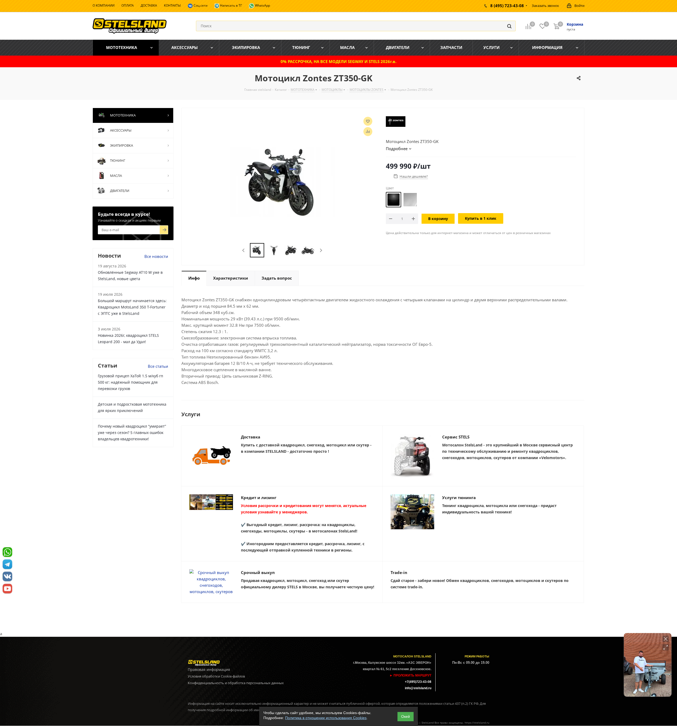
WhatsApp (262, 5)
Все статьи (158, 366)
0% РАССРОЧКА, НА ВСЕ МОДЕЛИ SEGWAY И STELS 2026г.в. (338, 61)
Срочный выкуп (258, 572)
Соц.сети (200, 5)
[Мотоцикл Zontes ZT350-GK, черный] (282, 181)
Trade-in (399, 572)
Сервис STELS (455, 437)
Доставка (250, 437)
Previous (244, 250)
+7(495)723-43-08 (418, 682)
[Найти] (509, 26)
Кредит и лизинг (258, 497)
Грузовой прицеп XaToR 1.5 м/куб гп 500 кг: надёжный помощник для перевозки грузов (130, 382)
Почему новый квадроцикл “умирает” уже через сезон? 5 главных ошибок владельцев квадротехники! (132, 432)
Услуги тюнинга (459, 497)
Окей (405, 716)
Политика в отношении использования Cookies (326, 718)
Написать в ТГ (230, 5)
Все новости (156, 256)
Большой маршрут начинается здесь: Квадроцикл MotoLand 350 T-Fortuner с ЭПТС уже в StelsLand (132, 307)
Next (321, 250)
